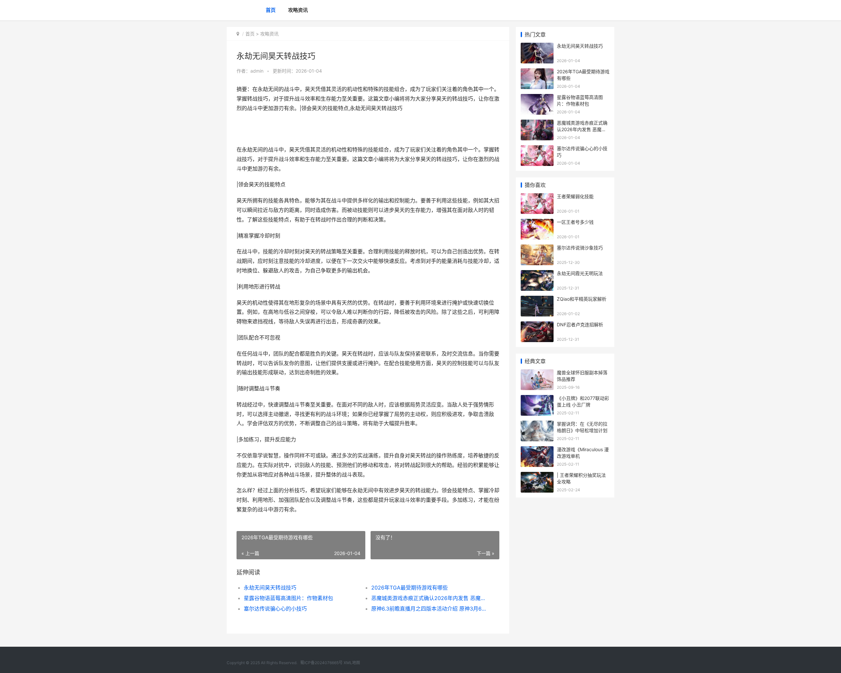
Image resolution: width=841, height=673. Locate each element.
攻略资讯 (298, 10)
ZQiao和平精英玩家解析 (581, 299)
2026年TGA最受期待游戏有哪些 (409, 587)
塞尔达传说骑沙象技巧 (580, 247)
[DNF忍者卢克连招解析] (537, 325)
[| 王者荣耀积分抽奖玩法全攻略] (537, 476)
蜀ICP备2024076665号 (321, 662)
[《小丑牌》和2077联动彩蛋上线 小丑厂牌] (537, 399)
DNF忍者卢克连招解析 (580, 324)
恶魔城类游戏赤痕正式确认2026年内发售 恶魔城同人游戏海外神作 (428, 598)
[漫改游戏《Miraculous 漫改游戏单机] (537, 450)
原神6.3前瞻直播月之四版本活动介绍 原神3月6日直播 (428, 608)
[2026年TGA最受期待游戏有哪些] (537, 72)
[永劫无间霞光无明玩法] (537, 274)
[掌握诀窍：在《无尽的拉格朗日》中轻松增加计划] (537, 425)
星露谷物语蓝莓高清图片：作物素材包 (288, 598)
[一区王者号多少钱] (537, 223)
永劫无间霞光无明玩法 (580, 273)
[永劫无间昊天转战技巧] (537, 47)
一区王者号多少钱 (575, 222)
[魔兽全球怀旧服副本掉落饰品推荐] (537, 373)
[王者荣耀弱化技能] (537, 197)
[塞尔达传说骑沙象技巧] (537, 248)
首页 (271, 10)
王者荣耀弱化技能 (575, 196)
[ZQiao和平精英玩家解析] (537, 300)
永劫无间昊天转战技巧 (270, 587)
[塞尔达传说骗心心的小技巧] (537, 149)
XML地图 (352, 662)
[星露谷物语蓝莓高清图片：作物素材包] (537, 98)
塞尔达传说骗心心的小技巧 (275, 608)
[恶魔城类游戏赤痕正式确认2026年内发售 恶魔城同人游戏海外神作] (537, 124)
